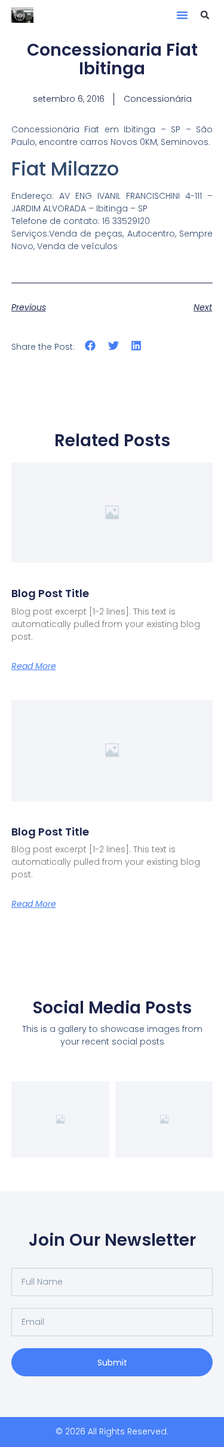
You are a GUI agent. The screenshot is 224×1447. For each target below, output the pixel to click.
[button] (182, 15)
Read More (33, 666)
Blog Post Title (50, 593)
